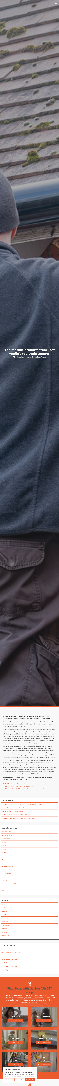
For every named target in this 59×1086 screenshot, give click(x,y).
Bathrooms (4, 949)
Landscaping (4, 970)
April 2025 (4, 911)
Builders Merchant (6, 838)
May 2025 (4, 908)
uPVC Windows (5, 891)
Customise (9, 1080)
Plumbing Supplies (6, 873)
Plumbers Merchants (6, 870)
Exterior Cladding (6, 963)
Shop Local (4, 880)
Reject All (19, 1080)
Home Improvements (7, 866)
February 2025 (5, 918)
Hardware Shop (5, 863)
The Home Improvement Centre (10, 884)
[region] (20, 1075)
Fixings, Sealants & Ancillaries (9, 966)
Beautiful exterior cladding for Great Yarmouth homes (15, 815)
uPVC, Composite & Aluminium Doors (11, 952)
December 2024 (5, 925)
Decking (3, 849)
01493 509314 (15, 777)
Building (8, 784)
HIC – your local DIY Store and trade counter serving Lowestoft (25, 789)
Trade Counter (21, 784)
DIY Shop (3, 852)
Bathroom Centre (6, 831)
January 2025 (4, 921)
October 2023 (5, 935)
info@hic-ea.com (34, 777)
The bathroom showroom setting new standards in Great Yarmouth (19, 818)
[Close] (35, 1068)
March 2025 (4, 914)
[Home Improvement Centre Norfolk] (9, 4)
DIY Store (4, 856)
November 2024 (5, 928)
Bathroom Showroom (7, 835)
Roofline (13, 784)
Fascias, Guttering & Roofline (9, 959)
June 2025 (4, 904)
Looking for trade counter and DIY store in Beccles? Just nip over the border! (21, 804)
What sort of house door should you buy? (12, 811)
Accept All (30, 1080)
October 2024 (5, 932)
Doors (3, 859)
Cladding (3, 845)
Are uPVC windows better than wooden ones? (20, 786)
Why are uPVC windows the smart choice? (12, 808)
